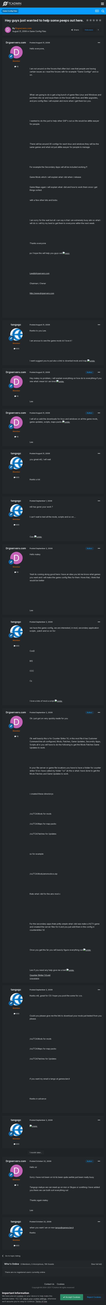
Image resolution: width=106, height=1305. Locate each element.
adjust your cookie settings (34, 1299)
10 (17, 66)
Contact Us (49, 1284)
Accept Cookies (72, 1297)
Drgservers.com (16, 42)
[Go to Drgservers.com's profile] (8, 30)
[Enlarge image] (66, 253)
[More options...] (99, 42)
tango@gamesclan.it (64, 1227)
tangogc (16, 324)
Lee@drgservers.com (39, 273)
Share (76, 30)
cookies (20, 1296)
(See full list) (96, 1264)
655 (17, 348)
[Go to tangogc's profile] (16, 334)
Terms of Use (41, 1301)
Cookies (60, 1284)
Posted (40, 42)
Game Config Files (38, 31)
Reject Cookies (94, 1297)
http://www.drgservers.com (42, 293)
